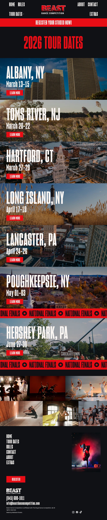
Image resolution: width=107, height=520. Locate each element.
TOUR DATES (12, 441)
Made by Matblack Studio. (14, 512)
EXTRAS (10, 462)
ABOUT (9, 457)
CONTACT (11, 452)
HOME (9, 436)
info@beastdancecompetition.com (23, 503)
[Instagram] (73, 512)
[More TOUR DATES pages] (23, 14)
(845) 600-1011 (15, 498)
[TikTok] (80, 512)
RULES (9, 446)
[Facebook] (77, 512)
